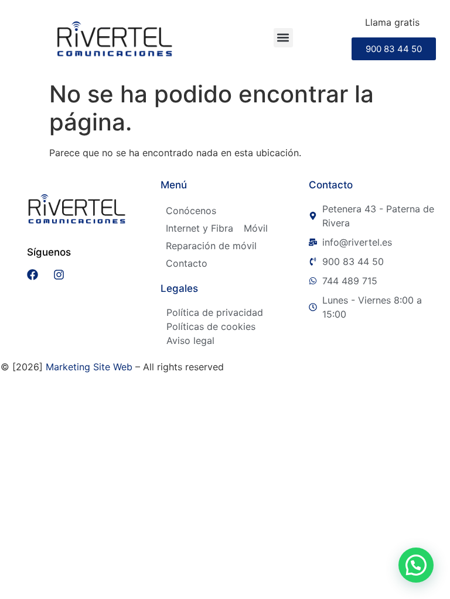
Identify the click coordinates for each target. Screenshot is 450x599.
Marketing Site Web (89, 367)
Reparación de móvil (211, 246)
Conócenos (191, 210)
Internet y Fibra (199, 228)
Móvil (256, 228)
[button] (283, 37)
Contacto (186, 263)
